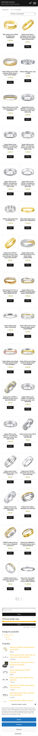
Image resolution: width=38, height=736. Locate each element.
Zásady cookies (18, 733)
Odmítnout (19, 724)
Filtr (19, 624)
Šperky (8, 637)
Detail (10, 45)
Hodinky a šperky (9, 635)
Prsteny (10, 639)
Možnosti (19, 729)
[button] (35, 704)
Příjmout (19, 719)
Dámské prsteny (8, 2)
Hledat (19, 614)
